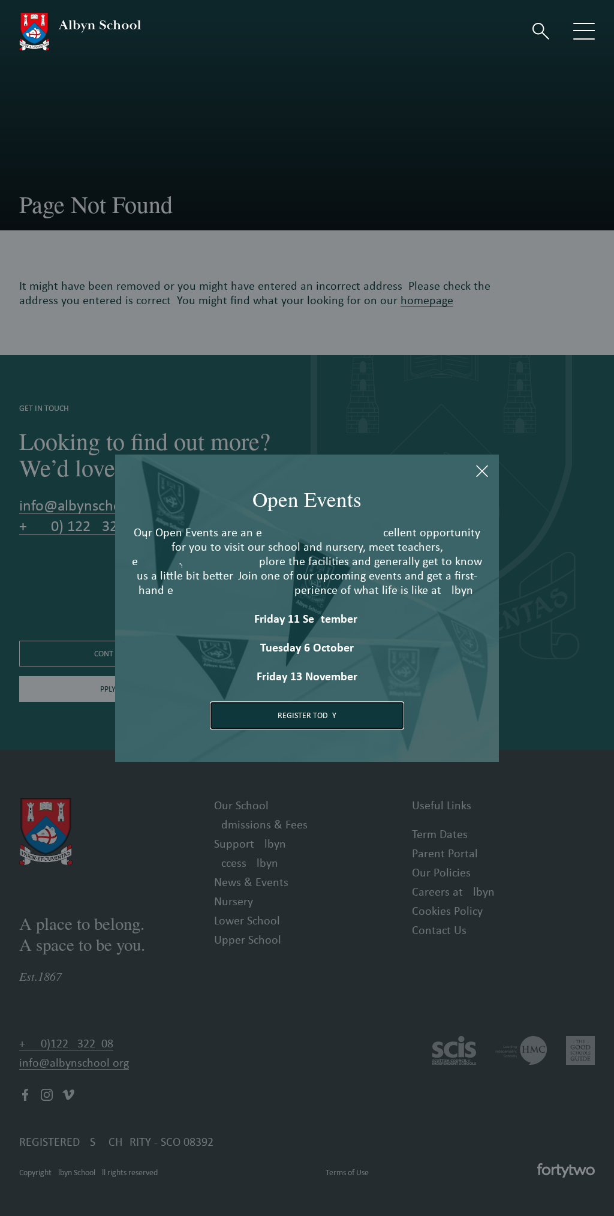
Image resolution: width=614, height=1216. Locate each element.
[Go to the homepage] (80, 31)
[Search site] (540, 31)
